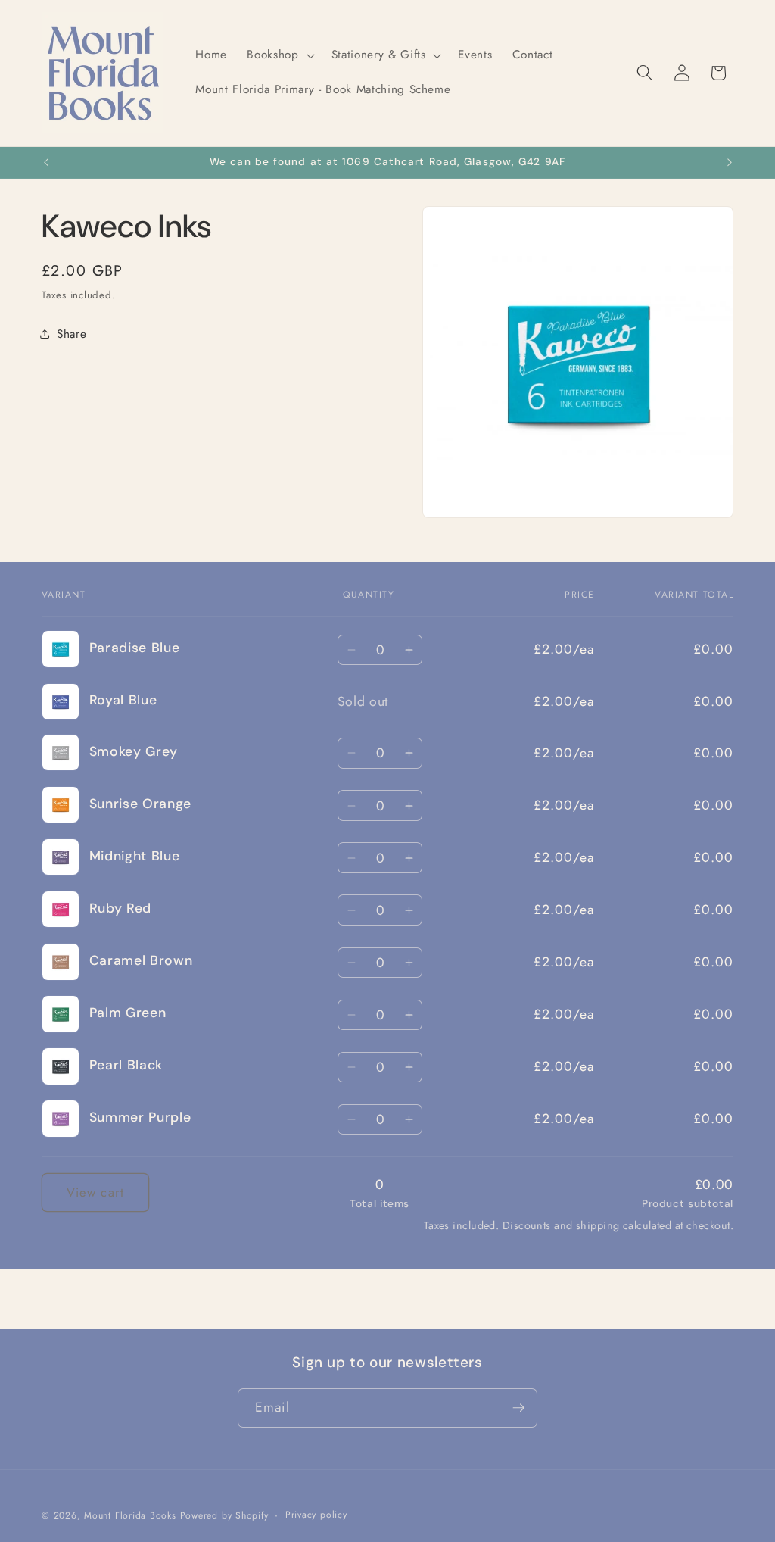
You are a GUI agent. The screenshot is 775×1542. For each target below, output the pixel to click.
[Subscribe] (518, 1408)
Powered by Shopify (224, 1515)
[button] (279, 55)
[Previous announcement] (46, 163)
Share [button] (71, 334)
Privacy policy (316, 1515)
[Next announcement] (729, 163)
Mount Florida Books (130, 1515)
